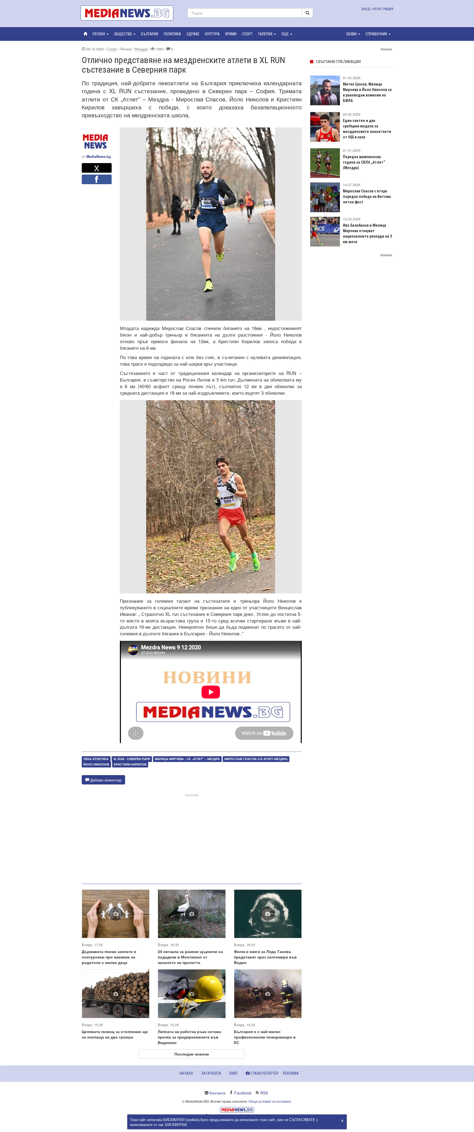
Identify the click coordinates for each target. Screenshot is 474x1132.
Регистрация (383, 9)
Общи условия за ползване (270, 1101)
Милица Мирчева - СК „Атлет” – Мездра (187, 759)
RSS (264, 1093)
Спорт (112, 49)
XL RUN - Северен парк (131, 759)
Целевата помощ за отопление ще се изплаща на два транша (115, 1034)
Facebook (243, 1093)
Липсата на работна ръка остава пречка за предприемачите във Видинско (189, 1037)
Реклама (291, 1073)
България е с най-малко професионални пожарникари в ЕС (265, 1037)
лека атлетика (96, 759)
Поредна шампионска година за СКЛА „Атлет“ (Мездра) (364, 162)
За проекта (211, 1073)
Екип (233, 1073)
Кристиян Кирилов (130, 765)
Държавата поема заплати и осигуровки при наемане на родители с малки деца (109, 957)
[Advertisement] (192, 836)
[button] (100, 34)
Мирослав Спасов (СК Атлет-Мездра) (256, 759)
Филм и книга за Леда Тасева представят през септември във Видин (265, 957)
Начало (186, 1073)
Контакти (217, 1093)
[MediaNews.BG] (130, 13)
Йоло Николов (96, 765)
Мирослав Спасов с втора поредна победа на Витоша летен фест (367, 196)
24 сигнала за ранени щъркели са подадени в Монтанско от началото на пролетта (190, 957)
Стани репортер (264, 1073)
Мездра (141, 49)
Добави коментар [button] (105, 780)
